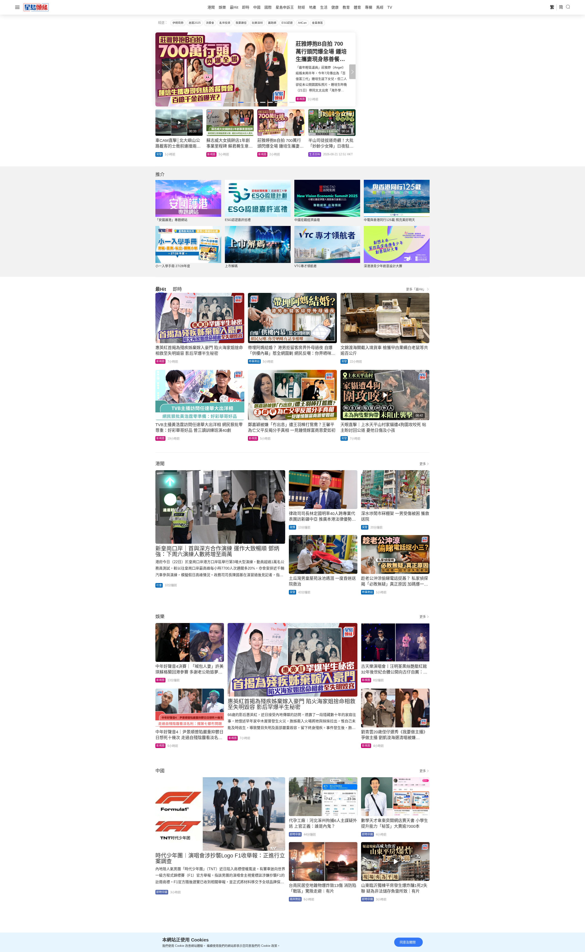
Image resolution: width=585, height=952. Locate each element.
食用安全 (263, 154)
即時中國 (161, 892)
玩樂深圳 (257, 22)
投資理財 (212, 154)
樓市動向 (314, 154)
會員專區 (317, 22)
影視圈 (160, 361)
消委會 (210, 22)
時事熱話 (254, 361)
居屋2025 (195, 22)
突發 (344, 361)
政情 (292, 527)
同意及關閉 (408, 942)
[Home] (36, 7)
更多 (423, 464)
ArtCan (302, 22)
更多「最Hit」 (416, 289)
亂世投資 (224, 22)
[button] (352, 71)
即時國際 (161, 154)
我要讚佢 (241, 22)
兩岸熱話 (295, 899)
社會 (159, 585)
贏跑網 (272, 22)
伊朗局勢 (178, 22)
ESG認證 (287, 22)
